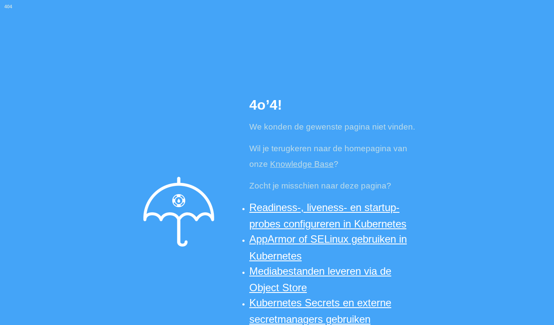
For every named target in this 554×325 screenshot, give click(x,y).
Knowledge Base (302, 164)
